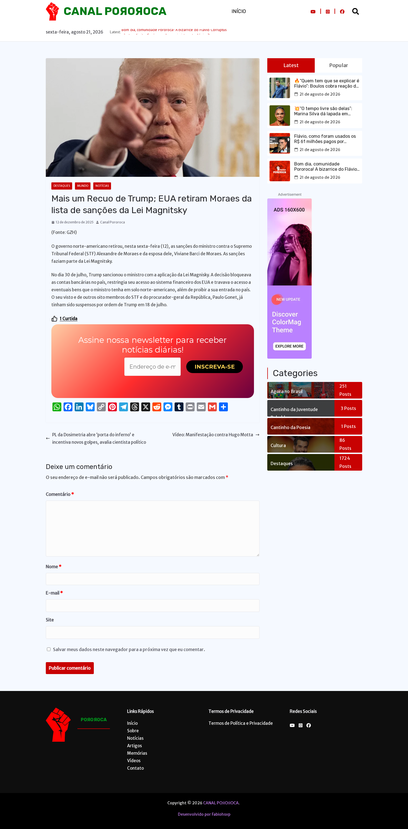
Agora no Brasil (287, 391)
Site (50, 620)
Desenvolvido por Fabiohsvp (204, 814)
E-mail (54, 593)
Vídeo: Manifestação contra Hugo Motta (212, 434)
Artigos (134, 745)
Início (238, 11)
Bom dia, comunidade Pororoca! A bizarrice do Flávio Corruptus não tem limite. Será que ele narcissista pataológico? (326, 166)
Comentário (60, 494)
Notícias (102, 186)
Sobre (133, 730)
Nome (54, 566)
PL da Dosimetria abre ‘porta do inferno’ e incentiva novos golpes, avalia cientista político (99, 438)
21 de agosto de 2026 (319, 94)
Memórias (137, 753)
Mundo (82, 186)
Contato (135, 768)
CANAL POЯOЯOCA (115, 11)
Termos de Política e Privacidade (240, 723)
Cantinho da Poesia (290, 427)
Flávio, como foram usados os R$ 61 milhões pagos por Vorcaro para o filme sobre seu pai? (325, 139)
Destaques (62, 186)
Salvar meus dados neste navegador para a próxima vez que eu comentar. (129, 649)
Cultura (278, 445)
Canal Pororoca (112, 222)
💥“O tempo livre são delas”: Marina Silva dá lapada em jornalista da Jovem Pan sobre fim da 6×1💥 (325, 111)
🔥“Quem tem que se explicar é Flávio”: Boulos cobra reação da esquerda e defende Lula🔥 (326, 83)
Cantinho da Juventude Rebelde (294, 412)
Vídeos (133, 760)
